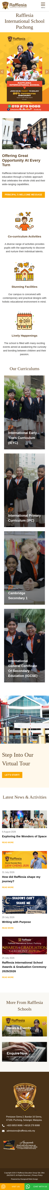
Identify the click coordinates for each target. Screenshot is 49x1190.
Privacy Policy (37, 1175)
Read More (24, 412)
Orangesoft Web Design (29, 1179)
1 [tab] (20, 109)
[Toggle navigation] (43, 5)
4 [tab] (31, 109)
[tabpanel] (24, 71)
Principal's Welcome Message (23, 195)
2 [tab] (23, 109)
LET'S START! (12, 775)
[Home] (14, 5)
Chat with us (40, 1186)
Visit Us (16, 1186)
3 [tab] (27, 109)
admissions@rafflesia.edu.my (21, 1131)
